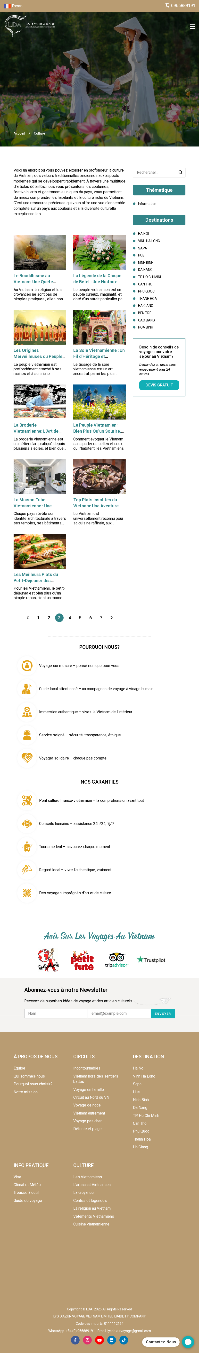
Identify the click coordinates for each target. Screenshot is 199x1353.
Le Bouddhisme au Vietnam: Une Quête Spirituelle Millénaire (34, 281)
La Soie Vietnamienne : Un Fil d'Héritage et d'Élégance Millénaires (99, 356)
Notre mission (26, 1092)
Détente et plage (87, 1128)
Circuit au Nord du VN (91, 1097)
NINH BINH (145, 263)
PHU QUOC (146, 291)
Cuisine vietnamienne (91, 1224)
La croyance (83, 1192)
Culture (39, 133)
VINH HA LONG (149, 241)
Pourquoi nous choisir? (33, 1084)
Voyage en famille (88, 1089)
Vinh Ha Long (144, 1076)
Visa (17, 1177)
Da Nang (140, 1107)
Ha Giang (140, 1147)
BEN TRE (144, 313)
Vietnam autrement (89, 1113)
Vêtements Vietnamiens (93, 1216)
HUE (141, 255)
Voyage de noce (87, 1105)
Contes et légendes (90, 1200)
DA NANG (145, 270)
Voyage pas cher (87, 1121)
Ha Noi (138, 1068)
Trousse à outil (26, 1192)
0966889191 (183, 5)
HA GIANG (145, 306)
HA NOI (143, 234)
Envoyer (163, 1013)
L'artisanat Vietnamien (92, 1184)
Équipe (19, 1068)
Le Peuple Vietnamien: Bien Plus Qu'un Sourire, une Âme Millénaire (97, 431)
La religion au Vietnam (92, 1208)
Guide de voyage (28, 1200)
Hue (136, 1092)
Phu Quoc (141, 1131)
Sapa (137, 1084)
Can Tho (140, 1123)
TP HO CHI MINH (150, 277)
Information (147, 204)
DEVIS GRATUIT (159, 385)
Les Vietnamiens (87, 1177)
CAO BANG (146, 320)
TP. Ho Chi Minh (146, 1115)
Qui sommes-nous (29, 1076)
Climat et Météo (27, 1184)
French (17, 6)
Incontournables (86, 1068)
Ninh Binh (141, 1099)
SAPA (142, 248)
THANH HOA (147, 299)
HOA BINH (145, 327)
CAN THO (145, 284)
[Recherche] (180, 172)
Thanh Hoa (142, 1139)
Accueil (19, 133)
